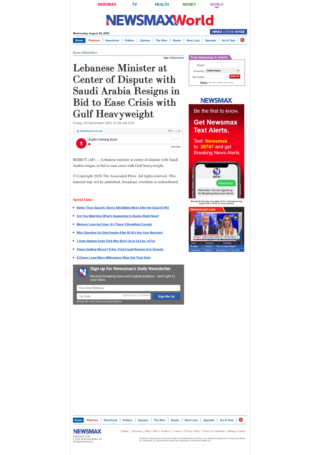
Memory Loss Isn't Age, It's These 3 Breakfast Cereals (114, 224)
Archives (165, 431)
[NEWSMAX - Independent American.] (160, 20)
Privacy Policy (192, 431)
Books (177, 40)
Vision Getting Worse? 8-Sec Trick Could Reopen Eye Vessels (120, 249)
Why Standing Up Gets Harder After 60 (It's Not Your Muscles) (120, 232)
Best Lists (193, 40)
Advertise (137, 431)
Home (79, 40)
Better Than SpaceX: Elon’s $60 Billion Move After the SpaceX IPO (123, 207)
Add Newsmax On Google (91, 131)
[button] (242, 40)
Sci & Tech (228, 40)
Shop (147, 431)
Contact (125, 431)
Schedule (227, 243)
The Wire (161, 40)
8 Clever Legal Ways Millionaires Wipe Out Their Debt (114, 257)
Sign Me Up (166, 296)
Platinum (94, 40)
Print (170, 131)
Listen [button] (193, 243)
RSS (155, 431)
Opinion (145, 40)
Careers (177, 431)
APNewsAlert (177, 58)
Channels (209, 243)
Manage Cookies (236, 431)
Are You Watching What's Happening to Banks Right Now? (118, 216)
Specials (210, 40)
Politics (129, 40)
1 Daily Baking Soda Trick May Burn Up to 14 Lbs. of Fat (116, 241)
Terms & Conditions (214, 431)
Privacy (80, 301)
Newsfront (112, 40)
